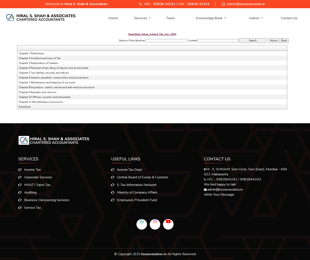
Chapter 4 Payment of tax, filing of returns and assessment (53, 68)
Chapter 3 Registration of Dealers (38, 63)
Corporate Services (37, 177)
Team (170, 18)
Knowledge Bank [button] (209, 18)
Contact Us (289, 18)
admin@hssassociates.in (246, 4)
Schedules (25, 106)
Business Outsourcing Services (46, 200)
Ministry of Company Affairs (136, 192)
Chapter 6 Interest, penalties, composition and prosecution (54, 77)
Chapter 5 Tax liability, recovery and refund (44, 72)
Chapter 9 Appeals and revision (37, 92)
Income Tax (32, 169)
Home (113, 18)
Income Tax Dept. (129, 169)
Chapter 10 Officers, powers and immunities (45, 97)
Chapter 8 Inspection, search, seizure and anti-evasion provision (56, 87)
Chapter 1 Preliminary (31, 53)
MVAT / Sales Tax (36, 185)
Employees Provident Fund (136, 200)
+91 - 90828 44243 (193, 4)
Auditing (29, 192)
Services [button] (141, 18)
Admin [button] (254, 18)
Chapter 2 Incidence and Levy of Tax (40, 58)
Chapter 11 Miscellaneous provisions (41, 102)
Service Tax (32, 207)
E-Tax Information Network (136, 185)
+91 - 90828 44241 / (160, 4)
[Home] (40, 17)
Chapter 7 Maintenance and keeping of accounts (47, 82)
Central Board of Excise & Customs (142, 177)
